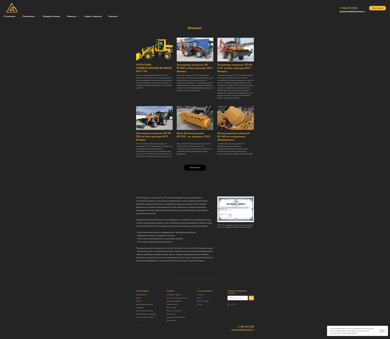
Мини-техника (171, 314)
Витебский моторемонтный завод (146, 314)
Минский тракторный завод (144, 310)
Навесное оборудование (174, 301)
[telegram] (235, 304)
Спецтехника (28, 16)
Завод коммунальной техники (144, 304)
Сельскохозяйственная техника (176, 317)
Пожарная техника (51, 16)
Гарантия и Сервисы (203, 301)
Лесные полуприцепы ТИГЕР (144, 317)
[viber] (232, 304)
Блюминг (138, 298)
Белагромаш (139, 307)
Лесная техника (171, 307)
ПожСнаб (139, 301)
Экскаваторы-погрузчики (174, 294)
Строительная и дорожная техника (177, 298)
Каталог (199, 298)
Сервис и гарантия (93, 16)
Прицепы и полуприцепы (174, 310)
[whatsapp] (229, 304)
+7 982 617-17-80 (245, 326)
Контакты (113, 16)
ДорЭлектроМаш (141, 294)
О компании (9, 16)
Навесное (72, 16)
